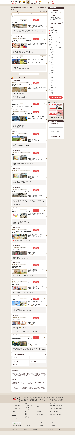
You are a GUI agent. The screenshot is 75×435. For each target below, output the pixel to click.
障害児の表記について (15, 429)
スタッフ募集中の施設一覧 (42, 11)
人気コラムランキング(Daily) (16, 408)
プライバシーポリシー (50, 429)
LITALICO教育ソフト (27, 425)
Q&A (25, 411)
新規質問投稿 (26, 413)
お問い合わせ (39, 411)
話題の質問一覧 (27, 416)
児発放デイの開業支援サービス (54, 411)
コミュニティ (14, 415)
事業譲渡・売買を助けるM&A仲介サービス (56, 414)
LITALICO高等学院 (52, 425)
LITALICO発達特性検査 (40, 425)
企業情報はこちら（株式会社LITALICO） (17, 425)
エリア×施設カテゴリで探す (28, 405)
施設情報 (26, 403)
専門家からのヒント (27, 409)
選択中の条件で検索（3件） (56, 97)
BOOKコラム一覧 (14, 411)
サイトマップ (61, 429)
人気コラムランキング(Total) (16, 405)
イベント (38, 403)
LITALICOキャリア (52, 422)
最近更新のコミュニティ (15, 416)
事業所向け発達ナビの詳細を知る (56, 117)
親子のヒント (27, 407)
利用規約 (25, 429)
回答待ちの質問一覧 (27, 417)
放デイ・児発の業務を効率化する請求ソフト (56, 405)
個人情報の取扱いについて (37, 429)
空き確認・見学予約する (36, 20)
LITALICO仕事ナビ (39, 422)
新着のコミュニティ (15, 419)
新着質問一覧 (26, 414)
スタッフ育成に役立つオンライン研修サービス (56, 408)
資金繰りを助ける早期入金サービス (55, 413)
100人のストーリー (14, 413)
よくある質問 (39, 408)
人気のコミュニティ (15, 418)
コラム (13, 403)
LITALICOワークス (27, 422)
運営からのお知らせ (40, 414)
